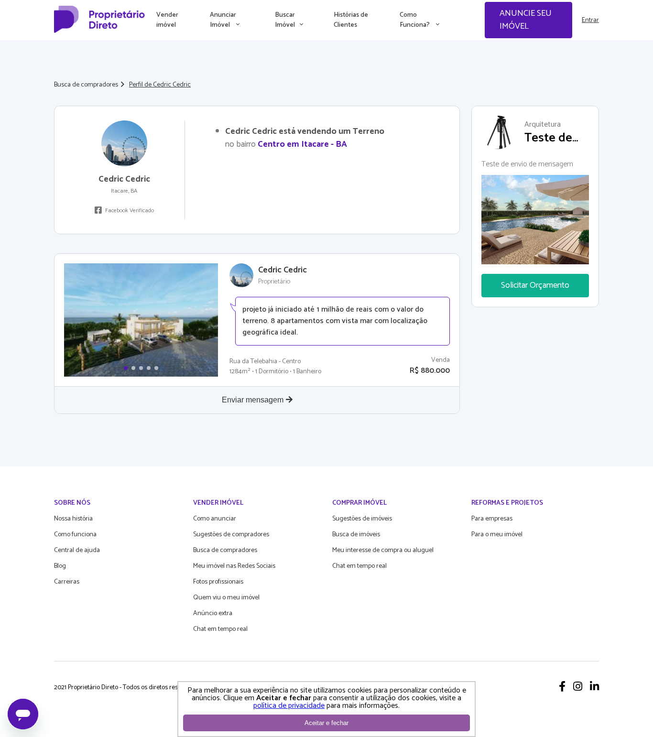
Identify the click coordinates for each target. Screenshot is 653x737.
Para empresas (491, 518)
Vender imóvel (167, 20)
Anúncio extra (212, 613)
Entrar (590, 20)
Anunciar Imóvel (223, 20)
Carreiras (66, 581)
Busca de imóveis (356, 534)
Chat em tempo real (220, 629)
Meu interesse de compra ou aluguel (383, 550)
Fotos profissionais (218, 581)
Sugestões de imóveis (362, 518)
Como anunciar (214, 518)
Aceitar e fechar (326, 722)
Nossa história (73, 518)
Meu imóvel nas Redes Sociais (234, 566)
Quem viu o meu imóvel (226, 597)
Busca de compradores (86, 84)
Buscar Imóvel (285, 20)
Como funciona (75, 534)
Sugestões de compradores (231, 534)
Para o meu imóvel (496, 534)
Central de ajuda (77, 550)
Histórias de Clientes (351, 20)
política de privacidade (289, 705)
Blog (60, 566)
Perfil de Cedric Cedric (160, 84)
